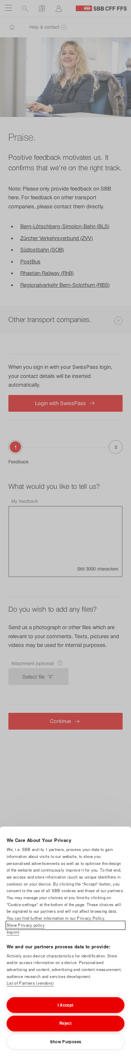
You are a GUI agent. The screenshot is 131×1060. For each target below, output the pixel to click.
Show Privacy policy (26, 925)
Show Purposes (65, 1041)
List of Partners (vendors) (30, 983)
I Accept (66, 1005)
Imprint (13, 932)
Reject (65, 1023)
